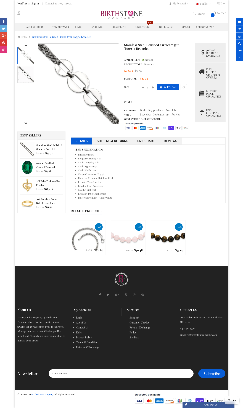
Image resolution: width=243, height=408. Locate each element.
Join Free (22, 3)
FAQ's (79, 332)
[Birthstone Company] (121, 278)
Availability (132, 59)
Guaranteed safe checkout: (142, 118)
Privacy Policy (84, 337)
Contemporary (161, 114)
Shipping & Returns (112, 141)
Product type (133, 64)
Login (79, 317)
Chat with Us (211, 404)
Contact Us (82, 327)
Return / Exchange (140, 327)
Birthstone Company (42, 394)
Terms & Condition (86, 342)
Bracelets (170, 110)
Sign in (35, 3)
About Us (81, 322)
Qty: (126, 86)
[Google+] (3, 35)
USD (221, 3)
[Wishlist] (184, 87)
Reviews (170, 141)
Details (81, 141)
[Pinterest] (3, 42)
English (204, 3)
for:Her (175, 114)
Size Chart (146, 141)
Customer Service (139, 322)
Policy (133, 332)
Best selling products (151, 110)
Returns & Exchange (87, 347)
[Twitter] (3, 28)
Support (134, 317)
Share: (128, 102)
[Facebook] (3, 21)
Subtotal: (130, 78)
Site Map (134, 337)
